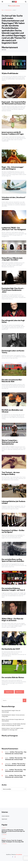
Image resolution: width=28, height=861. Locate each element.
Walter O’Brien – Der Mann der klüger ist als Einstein (12, 619)
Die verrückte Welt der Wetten (13, 677)
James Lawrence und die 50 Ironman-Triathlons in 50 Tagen (13, 133)
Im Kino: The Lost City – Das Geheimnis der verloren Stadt (15, 752)
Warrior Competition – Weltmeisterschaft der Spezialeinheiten (10, 442)
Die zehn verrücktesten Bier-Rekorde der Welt (12, 380)
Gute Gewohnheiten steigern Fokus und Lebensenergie (11, 711)
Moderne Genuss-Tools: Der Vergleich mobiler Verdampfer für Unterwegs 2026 (12, 729)
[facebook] (13, 857)
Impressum (4, 819)
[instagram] (15, 857)
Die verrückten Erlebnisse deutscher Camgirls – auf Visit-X (13, 589)
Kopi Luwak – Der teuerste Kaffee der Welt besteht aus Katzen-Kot (14, 103)
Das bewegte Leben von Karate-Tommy (13, 351)
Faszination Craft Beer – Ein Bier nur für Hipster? (13, 531)
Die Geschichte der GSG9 (11, 649)
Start (2, 10)
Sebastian (5, 834)
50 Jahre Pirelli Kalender (10, 73)
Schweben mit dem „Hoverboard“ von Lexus (14, 198)
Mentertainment (8, 10)
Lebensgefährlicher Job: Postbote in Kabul (13, 502)
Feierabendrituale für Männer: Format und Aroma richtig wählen (13, 715)
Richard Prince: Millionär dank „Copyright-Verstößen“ (12, 259)
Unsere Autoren (5, 816)
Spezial (4, 827)
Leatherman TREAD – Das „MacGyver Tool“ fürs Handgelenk (14, 228)
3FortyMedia (19, 854)
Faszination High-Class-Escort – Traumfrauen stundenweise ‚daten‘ (13, 290)
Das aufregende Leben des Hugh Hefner (13, 321)
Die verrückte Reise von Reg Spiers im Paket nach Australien (13, 560)
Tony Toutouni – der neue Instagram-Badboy (11, 473)
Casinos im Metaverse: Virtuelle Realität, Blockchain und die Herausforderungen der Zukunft (14, 724)
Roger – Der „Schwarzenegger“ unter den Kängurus (13, 168)
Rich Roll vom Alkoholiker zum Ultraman (12, 411)
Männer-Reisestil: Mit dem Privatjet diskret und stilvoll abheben (13, 720)
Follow (14, 742)
